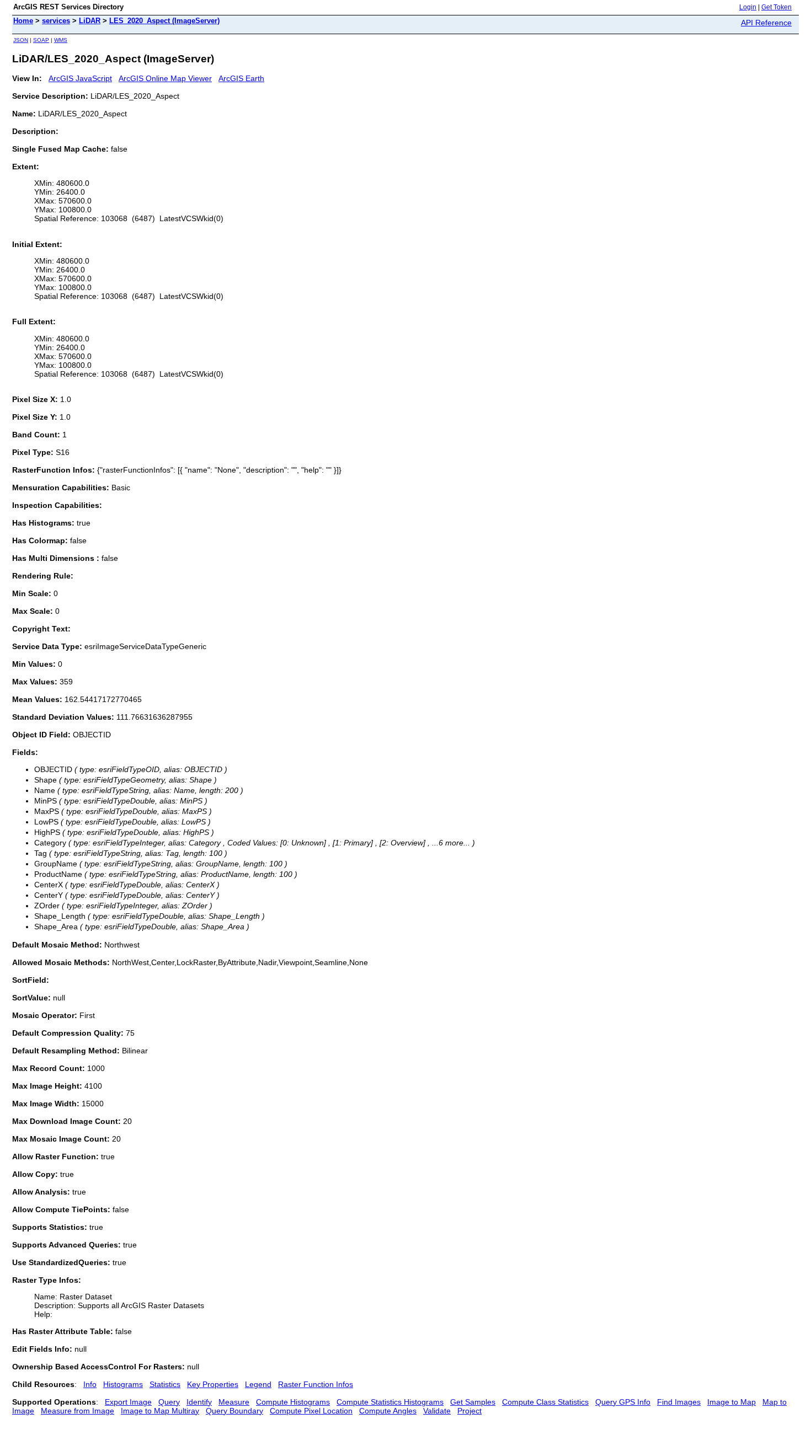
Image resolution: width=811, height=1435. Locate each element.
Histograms (123, 1384)
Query (169, 1401)
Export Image (128, 1401)
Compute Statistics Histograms (390, 1401)
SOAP (41, 40)
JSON (20, 40)
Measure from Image (77, 1410)
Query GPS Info (622, 1401)
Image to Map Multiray (160, 1410)
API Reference (766, 22)
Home (23, 21)
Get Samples (472, 1401)
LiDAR (89, 21)
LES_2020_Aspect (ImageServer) (164, 21)
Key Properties (212, 1384)
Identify (199, 1401)
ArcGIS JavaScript (80, 78)
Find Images (679, 1401)
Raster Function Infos (315, 1384)
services (56, 21)
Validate (437, 1410)
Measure (233, 1401)
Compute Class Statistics (545, 1401)
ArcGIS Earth (241, 78)
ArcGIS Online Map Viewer (165, 78)
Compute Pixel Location (311, 1410)
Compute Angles (388, 1410)
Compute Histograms (293, 1401)
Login (747, 7)
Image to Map (731, 1401)
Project (469, 1410)
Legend (258, 1384)
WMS (60, 40)
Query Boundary (234, 1410)
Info (90, 1384)
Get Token (776, 7)
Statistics (165, 1384)
